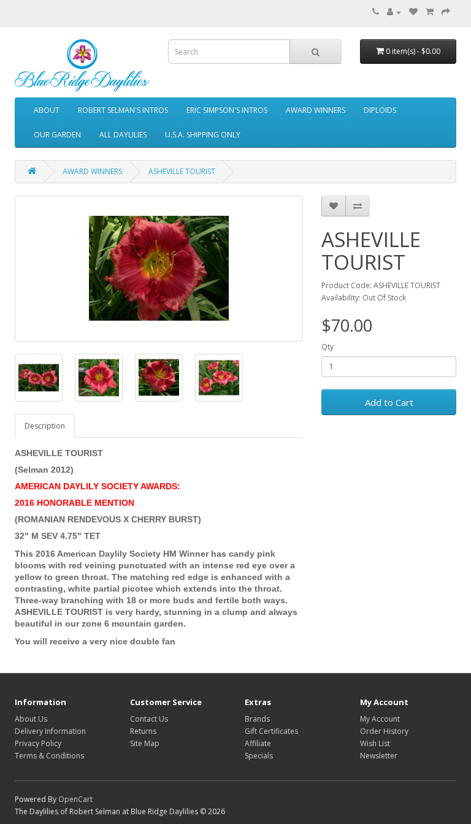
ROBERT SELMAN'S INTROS (123, 110)
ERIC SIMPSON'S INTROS (226, 110)
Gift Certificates (271, 731)
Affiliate (258, 743)
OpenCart (75, 799)
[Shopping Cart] (430, 12)
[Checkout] (446, 12)
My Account (380, 719)
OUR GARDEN (57, 134)
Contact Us (149, 719)
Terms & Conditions (49, 755)
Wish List (375, 743)
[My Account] (394, 12)
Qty (327, 346)
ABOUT (46, 110)
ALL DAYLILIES (123, 134)
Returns (143, 731)
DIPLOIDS (380, 110)
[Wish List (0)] (413, 12)
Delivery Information (50, 731)
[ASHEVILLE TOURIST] (159, 268)
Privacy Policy (38, 743)
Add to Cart (389, 402)
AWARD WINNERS (315, 110)
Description (45, 426)
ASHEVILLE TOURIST (181, 171)
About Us (31, 719)
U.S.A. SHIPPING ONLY (202, 134)
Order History (384, 731)
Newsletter (378, 755)
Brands (257, 719)
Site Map (144, 743)
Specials (259, 755)
